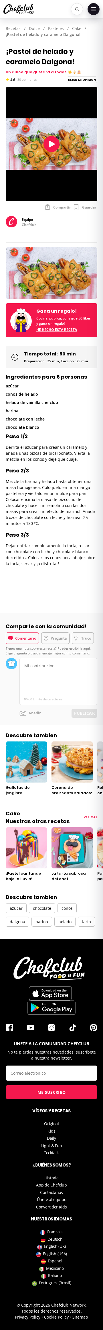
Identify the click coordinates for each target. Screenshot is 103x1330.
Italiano (55, 1275)
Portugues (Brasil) (55, 1282)
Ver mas (90, 817)
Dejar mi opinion (82, 80)
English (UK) (55, 1246)
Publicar (84, 713)
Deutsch (55, 1239)
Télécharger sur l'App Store (50, 993)
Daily (51, 1138)
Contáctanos (51, 1192)
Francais (55, 1231)
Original (51, 1123)
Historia (51, 1178)
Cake (76, 28)
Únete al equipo (51, 1199)
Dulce (34, 28)
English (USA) (55, 1253)
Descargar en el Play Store (51, 1007)
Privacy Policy (27, 1317)
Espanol (55, 1261)
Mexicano (55, 1268)
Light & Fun (51, 1145)
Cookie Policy (56, 1317)
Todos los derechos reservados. (51, 1311)
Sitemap (80, 1317)
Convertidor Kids (51, 1207)
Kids (51, 1131)
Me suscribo (51, 1092)
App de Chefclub (51, 1185)
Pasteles (56, 28)
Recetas (13, 28)
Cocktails (51, 1152)
